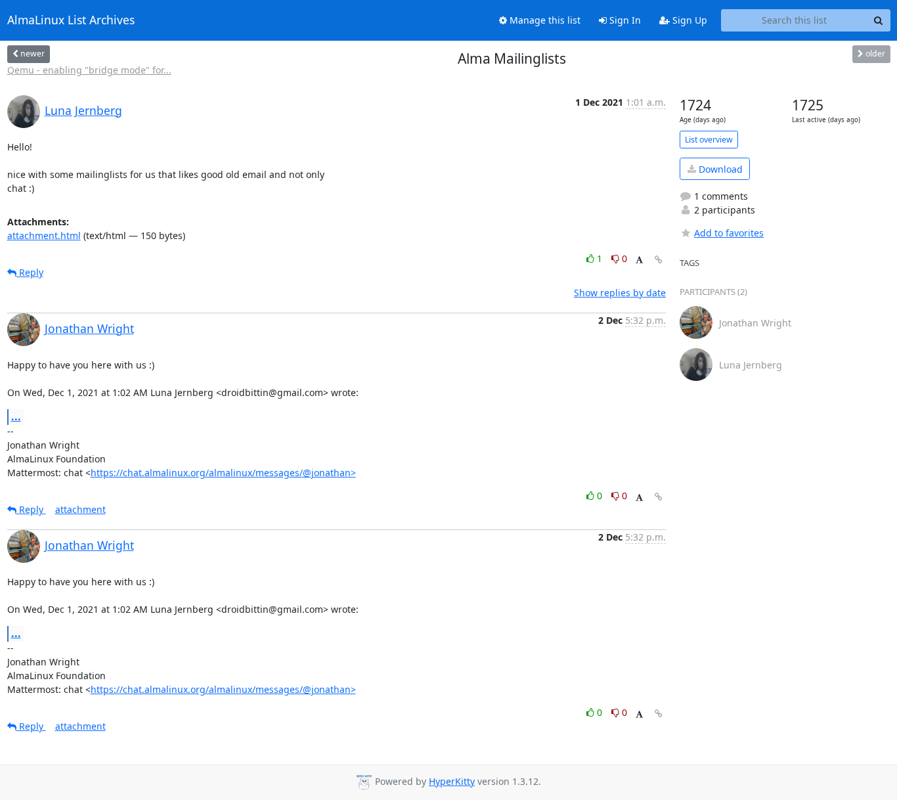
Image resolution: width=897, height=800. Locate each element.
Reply (29, 272)
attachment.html (44, 235)
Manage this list (543, 20)
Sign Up (688, 20)
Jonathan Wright (89, 328)
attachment (80, 509)
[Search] (878, 20)
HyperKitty (452, 781)
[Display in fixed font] (639, 260)
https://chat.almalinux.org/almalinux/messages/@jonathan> (223, 472)
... (16, 416)
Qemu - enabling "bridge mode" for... (89, 70)
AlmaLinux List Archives (71, 20)
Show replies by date (620, 292)
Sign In (624, 20)
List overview (709, 139)
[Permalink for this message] (658, 260)
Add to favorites (729, 233)
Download (719, 169)
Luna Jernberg (83, 110)
